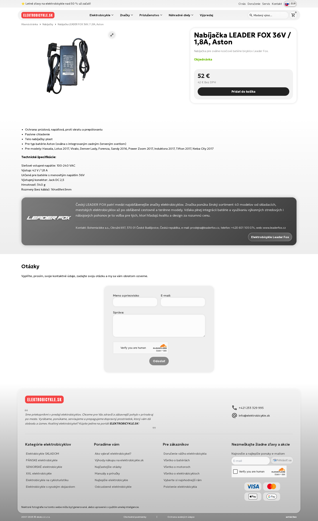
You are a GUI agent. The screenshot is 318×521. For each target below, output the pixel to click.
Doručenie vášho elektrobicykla (185, 453)
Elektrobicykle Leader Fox (270, 237)
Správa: (118, 312)
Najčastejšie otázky (108, 467)
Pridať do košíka (243, 91)
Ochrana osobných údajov (181, 516)
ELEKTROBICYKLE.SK (124, 423)
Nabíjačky (48, 24)
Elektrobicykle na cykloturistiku (47, 480)
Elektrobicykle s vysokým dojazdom (50, 486)
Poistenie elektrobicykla (180, 486)
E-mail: (166, 295)
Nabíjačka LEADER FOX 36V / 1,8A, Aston (81, 24)
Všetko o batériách (177, 460)
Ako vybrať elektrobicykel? (113, 453)
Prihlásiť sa (284, 460)
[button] (112, 35)
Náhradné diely (179, 15)
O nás (242, 4)
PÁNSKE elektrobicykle (42, 460)
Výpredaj (206, 15)
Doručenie (254, 4)
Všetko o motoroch (177, 467)
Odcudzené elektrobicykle (113, 486)
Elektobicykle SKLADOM (42, 453)
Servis (266, 4)
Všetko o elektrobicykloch (181, 473)
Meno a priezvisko (126, 295)
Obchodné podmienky (134, 516)
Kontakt (277, 4)
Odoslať (159, 361)
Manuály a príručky (107, 473)
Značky (125, 15)
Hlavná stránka (29, 24)
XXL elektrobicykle (39, 473)
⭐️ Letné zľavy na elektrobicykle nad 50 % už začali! (56, 3)
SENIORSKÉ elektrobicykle (44, 467)
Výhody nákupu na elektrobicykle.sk (119, 460)
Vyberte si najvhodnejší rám (183, 480)
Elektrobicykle (100, 15)
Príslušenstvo (149, 15)
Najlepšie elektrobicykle (111, 480)
